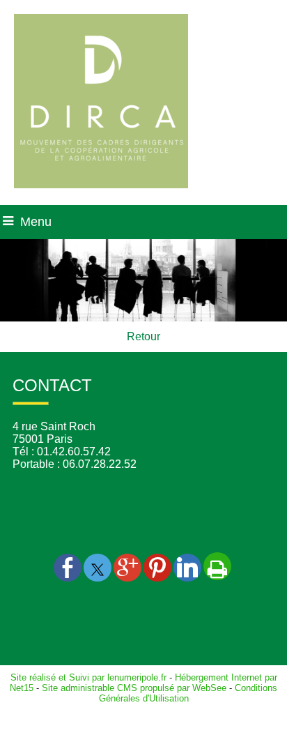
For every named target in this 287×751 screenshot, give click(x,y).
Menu (36, 222)
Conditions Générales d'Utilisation (188, 693)
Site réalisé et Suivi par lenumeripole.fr (88, 677)
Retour (143, 336)
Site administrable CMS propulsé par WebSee (134, 688)
